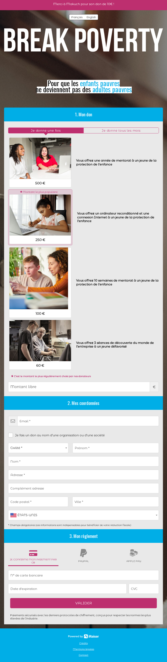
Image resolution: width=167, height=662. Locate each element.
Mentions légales (83, 649)
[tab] (46, 131)
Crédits (83, 643)
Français (76, 17)
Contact (83, 655)
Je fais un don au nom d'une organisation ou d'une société (60, 435)
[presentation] (45, 130)
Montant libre (154, 387)
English (91, 17)
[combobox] (38, 448)
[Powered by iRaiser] (83, 636)
